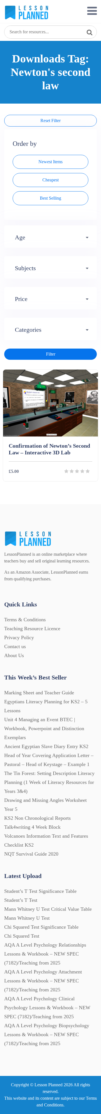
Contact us (15, 646)
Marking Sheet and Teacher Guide (39, 692)
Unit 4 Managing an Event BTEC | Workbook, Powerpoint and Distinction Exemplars (44, 728)
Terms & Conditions (25, 619)
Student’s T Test (20, 900)
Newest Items (50, 161)
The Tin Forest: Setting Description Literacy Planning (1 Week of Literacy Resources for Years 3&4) (49, 782)
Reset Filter (50, 120)
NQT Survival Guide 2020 (31, 854)
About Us (14, 655)
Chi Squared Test (21, 936)
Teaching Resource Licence (32, 628)
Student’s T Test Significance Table (40, 891)
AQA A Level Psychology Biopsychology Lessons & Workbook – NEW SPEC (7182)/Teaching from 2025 (46, 1034)
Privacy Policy (19, 637)
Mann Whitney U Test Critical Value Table (48, 909)
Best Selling (50, 198)
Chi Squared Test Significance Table (41, 927)
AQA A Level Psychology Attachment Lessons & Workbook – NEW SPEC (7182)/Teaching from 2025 (43, 980)
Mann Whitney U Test (27, 918)
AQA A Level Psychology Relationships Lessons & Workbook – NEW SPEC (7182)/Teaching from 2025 (45, 954)
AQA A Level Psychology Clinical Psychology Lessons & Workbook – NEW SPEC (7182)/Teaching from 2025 (47, 1007)
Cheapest (50, 180)
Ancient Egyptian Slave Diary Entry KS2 (46, 746)
